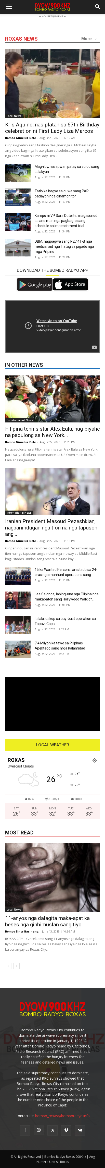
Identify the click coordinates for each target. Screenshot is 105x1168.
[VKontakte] (80, 1130)
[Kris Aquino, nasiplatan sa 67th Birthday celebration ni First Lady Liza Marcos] (52, 83)
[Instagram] (39, 1130)
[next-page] (16, 966)
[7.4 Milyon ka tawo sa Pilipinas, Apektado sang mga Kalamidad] (18, 649)
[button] (98, 7)
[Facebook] (25, 1130)
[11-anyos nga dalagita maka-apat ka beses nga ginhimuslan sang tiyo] (52, 877)
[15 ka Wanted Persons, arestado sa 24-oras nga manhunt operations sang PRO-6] (18, 576)
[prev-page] (8, 966)
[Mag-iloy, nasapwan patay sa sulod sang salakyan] (18, 173)
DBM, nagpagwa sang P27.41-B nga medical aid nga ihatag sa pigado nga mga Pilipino (64, 246)
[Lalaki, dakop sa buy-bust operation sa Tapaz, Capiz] (18, 625)
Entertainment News (20, 420)
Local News (14, 116)
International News (19, 512)
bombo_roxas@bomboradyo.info (62, 1115)
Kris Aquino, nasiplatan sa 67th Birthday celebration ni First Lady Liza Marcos (52, 128)
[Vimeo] (66, 1130)
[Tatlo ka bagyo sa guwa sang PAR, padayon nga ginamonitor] (18, 197)
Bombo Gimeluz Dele (20, 138)
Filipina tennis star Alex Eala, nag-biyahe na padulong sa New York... (52, 432)
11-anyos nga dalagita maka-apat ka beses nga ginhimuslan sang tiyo (47, 921)
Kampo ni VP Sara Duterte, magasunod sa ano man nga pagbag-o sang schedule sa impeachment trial (66, 221)
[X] (52, 1130)
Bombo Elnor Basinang (21, 931)
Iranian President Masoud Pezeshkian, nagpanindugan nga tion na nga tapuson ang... (51, 527)
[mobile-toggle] (9, 7)
